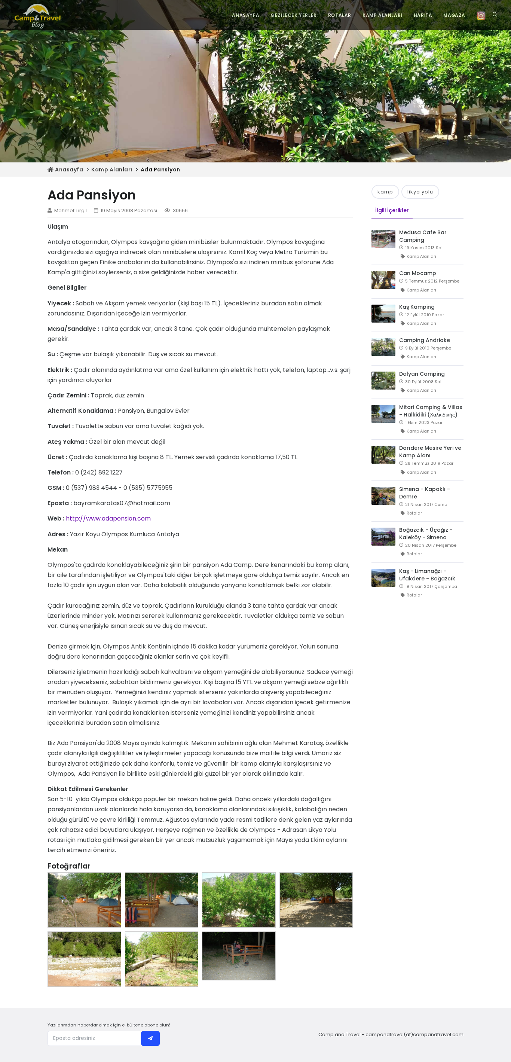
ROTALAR (339, 15)
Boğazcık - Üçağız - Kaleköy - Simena (426, 533)
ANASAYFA (245, 15)
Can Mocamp (417, 273)
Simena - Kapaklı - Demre (424, 492)
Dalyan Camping (422, 374)
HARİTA (423, 15)
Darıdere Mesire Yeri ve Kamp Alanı (430, 451)
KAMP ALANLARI (382, 15)
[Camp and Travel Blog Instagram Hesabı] (481, 15)
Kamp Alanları (111, 169)
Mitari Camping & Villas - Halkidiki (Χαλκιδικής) (430, 410)
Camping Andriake (424, 340)
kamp (385, 191)
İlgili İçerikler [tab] (392, 210)
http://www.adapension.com (108, 518)
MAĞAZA (454, 15)
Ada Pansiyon (160, 169)
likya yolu (420, 191)
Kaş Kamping (417, 307)
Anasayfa (68, 169)
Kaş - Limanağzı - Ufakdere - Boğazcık (427, 574)
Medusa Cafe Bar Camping (423, 236)
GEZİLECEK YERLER (293, 15)
